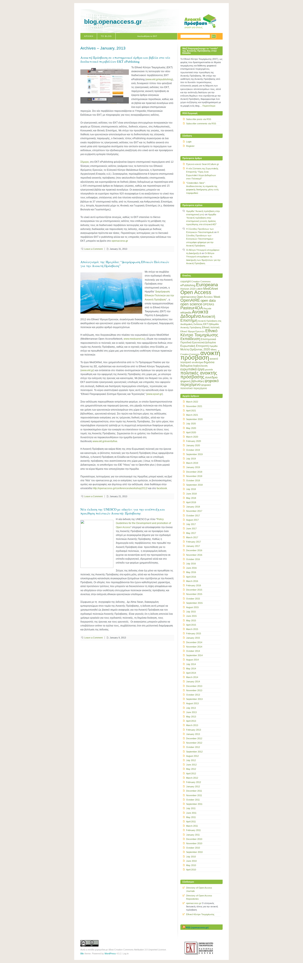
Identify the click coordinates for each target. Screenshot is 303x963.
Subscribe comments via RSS (201, 123)
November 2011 (194, 795)
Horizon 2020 (188, 288)
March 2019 (192, 463)
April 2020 (191, 432)
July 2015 (191, 611)
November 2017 (194, 511)
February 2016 (193, 585)
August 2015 (192, 607)
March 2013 (192, 725)
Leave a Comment (93, 249)
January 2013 (193, 734)
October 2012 (193, 747)
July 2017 (191, 524)
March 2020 (192, 437)
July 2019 (191, 458)
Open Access (195, 292)
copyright (185, 281)
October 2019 (193, 450)
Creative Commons (201, 281)
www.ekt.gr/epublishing (159, 79)
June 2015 (191, 616)
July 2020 (191, 423)
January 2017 (193, 546)
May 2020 (191, 428)
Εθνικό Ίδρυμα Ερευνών (192, 331)
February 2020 (193, 441)
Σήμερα (84, 161)
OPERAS (208, 304)
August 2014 (192, 659)
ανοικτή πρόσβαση (200, 355)
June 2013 (191, 712)
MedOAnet (210, 288)
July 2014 (191, 664)
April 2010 (191, 869)
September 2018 (194, 485)
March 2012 (192, 778)
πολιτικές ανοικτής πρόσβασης (198, 374)
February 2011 (193, 830)
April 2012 (191, 773)
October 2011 (193, 799)
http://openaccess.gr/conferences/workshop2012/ (120, 488)
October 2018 (193, 480)
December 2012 (194, 738)
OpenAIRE (190, 300)
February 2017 (193, 541)
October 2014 (193, 651)
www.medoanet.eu (134, 338)
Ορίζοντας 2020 (200, 349)
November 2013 (194, 690)
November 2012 (194, 743)
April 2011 (191, 821)
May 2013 (191, 716)
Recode (207, 308)
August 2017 (192, 520)
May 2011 (191, 817)
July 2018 (191, 489)
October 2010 (193, 847)
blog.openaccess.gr (113, 21)
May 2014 (191, 668)
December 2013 (194, 686)
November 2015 (194, 594)
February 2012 (193, 782)
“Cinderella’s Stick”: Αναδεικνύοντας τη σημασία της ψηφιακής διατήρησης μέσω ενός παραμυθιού (202, 188)
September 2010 (194, 852)
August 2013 (192, 703)
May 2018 (191, 498)
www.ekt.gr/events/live (105, 441)
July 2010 (191, 856)
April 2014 (191, 673)
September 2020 (194, 419)
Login (188, 141)
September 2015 (194, 603)
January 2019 (193, 467)
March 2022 (192, 401)
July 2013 (191, 708)
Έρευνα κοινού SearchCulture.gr (202, 164)
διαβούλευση (200, 365)
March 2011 (192, 826)
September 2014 (194, 655)
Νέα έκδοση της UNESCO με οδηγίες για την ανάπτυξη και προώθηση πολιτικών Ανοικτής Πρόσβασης (122, 511)
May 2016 (191, 572)
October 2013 (193, 694)
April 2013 (191, 721)
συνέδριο (211, 377)
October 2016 (193, 559)
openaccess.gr (120, 240)
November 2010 (194, 843)
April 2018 (191, 502)
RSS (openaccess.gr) (197, 927)
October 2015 (193, 598)
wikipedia (185, 312)
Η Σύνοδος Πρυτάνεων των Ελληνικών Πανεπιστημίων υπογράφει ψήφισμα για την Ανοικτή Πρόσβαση (202, 239)
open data (208, 301)
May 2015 (191, 620)
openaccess (188, 296)
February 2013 (193, 730)
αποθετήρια (197, 362)
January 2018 (193, 506)
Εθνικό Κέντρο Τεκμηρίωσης (199, 332)
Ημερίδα (213, 346)
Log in (126, 953)
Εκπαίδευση (190, 339)
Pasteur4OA (191, 308)
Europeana (207, 284)
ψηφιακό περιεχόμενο (199, 383)
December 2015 (194, 590)
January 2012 (193, 786)
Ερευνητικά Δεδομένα (204, 342)
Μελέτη (184, 349)
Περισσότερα (208, 106)
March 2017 (192, 537)
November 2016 (194, 555)
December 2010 (194, 839)
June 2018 (191, 493)
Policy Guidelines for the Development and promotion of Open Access (143, 523)
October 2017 (193, 515)
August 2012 (192, 756)
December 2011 (194, 791)
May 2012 (191, 769)
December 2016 (194, 550)
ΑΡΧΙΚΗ (88, 36)
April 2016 (191, 577)
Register (190, 146)
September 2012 (194, 751)
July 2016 (191, 563)
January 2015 (193, 638)
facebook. (162, 488)
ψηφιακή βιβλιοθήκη (192, 381)
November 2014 (194, 646)
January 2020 (193, 445)
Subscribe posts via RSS (198, 119)
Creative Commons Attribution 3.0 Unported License (140, 949)
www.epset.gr (154, 394)
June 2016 (191, 568)
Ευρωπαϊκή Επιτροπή (194, 345)
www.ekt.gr (87, 370)
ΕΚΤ (205, 324)
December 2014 (194, 642)
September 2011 (194, 804)
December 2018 (194, 472)
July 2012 (191, 760)
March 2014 (192, 677)
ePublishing (187, 285)
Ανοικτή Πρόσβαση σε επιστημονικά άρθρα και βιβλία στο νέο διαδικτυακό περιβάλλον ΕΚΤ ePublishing (125, 59)
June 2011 (191, 813)
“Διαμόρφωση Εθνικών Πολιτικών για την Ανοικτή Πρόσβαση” (159, 295)
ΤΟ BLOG (106, 36)
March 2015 (192, 629)
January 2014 (193, 681)
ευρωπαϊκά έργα (192, 369)
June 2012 (191, 764)
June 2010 (191, 861)
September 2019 (194, 454)
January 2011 (193, 835)
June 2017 (191, 528)
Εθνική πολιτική (211, 327)
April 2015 (191, 625)
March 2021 (192, 415)
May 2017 (191, 533)
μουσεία (209, 369)
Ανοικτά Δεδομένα (194, 314)
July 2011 (191, 808)
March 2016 (192, 581)
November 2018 (194, 476)
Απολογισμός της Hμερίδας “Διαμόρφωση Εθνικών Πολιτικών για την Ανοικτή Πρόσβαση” (124, 264)
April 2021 (191, 410)
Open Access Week (208, 296)
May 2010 (191, 865)
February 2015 (193, 633)
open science (191, 304)
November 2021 (194, 406)
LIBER (199, 289)
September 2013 (194, 699)
